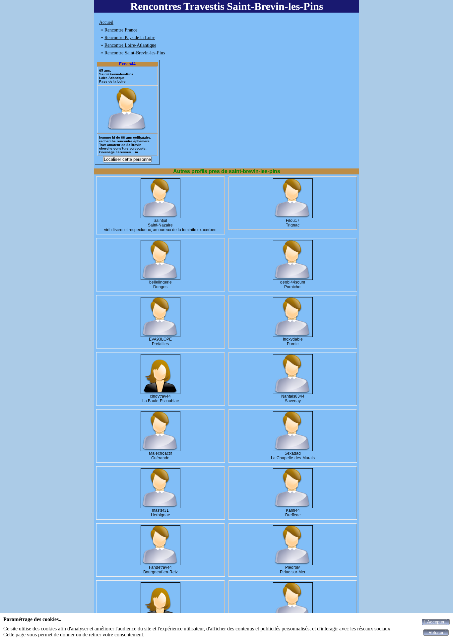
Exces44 (127, 64)
